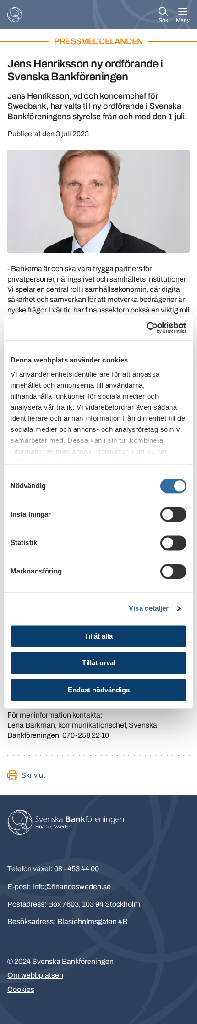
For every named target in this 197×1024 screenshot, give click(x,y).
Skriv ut (33, 775)
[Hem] (14, 14)
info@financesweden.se (72, 886)
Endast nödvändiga (99, 690)
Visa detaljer (149, 608)
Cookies (20, 989)
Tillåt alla (98, 636)
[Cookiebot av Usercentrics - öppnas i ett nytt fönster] (146, 328)
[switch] (173, 514)
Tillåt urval (98, 663)
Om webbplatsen (35, 975)
